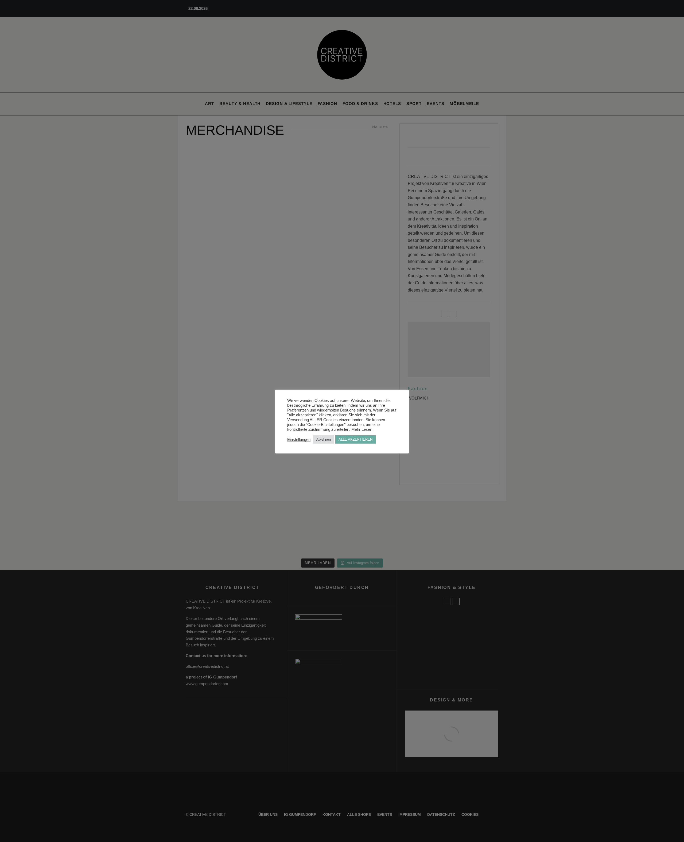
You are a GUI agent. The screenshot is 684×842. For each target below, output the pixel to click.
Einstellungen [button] (298, 439)
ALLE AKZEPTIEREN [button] (355, 439)
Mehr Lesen (361, 429)
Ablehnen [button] (323, 439)
